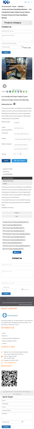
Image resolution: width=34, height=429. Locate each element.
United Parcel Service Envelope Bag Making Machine (16, 246)
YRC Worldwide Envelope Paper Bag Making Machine (16, 234)
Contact (4, 343)
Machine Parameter (8, 181)
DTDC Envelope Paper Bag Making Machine (14, 237)
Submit (6, 52)
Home (4, 333)
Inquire (6, 160)
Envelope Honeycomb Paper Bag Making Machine (15, 222)
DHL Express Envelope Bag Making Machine (14, 240)
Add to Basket (21, 160)
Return (17, 252)
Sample (5, 183)
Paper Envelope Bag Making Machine (12, 225)
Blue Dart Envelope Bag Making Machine (13, 249)
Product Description (8, 178)
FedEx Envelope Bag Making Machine (12, 243)
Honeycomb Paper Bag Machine (11, 338)
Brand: (4, 171)
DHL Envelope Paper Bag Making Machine (13, 228)
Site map (18, 394)
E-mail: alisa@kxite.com (10, 362)
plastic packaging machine (9, 341)
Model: (4, 169)
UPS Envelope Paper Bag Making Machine (13, 231)
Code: (4, 174)
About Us (4, 336)
